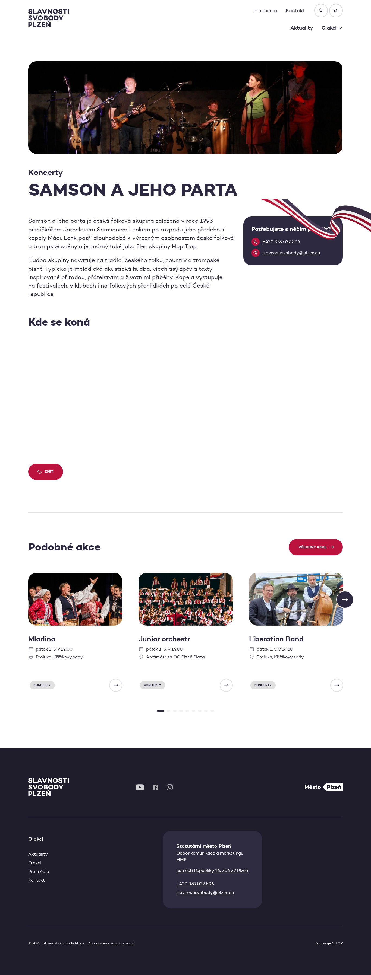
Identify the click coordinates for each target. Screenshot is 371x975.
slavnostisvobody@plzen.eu (205, 892)
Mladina (41, 639)
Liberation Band (276, 639)
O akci (34, 863)
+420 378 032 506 (195, 884)
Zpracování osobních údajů (111, 943)
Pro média (265, 10)
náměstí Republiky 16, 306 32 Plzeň (212, 870)
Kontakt (295, 10)
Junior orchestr (164, 639)
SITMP (337, 943)
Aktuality (301, 28)
